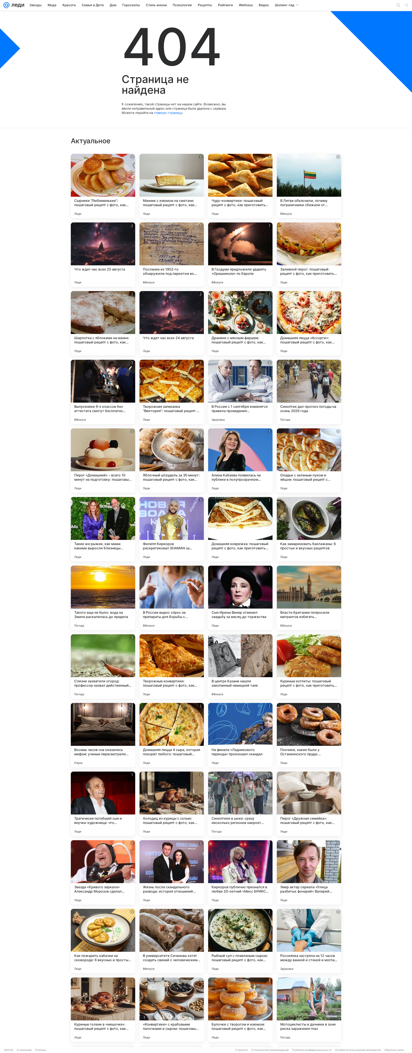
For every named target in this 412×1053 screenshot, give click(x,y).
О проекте (241, 1049)
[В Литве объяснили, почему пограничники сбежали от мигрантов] (309, 186)
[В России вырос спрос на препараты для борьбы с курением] (171, 598)
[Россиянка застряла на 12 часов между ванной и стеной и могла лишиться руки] (309, 941)
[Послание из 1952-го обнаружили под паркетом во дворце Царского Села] (171, 254)
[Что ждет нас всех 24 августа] (171, 323)
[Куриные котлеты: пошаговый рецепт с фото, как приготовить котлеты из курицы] (309, 666)
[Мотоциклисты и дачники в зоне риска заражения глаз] (309, 1009)
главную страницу (168, 113)
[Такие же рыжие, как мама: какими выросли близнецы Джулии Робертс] (103, 529)
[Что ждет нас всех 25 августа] (103, 254)
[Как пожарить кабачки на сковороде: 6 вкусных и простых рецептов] (103, 941)
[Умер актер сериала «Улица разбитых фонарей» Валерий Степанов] (309, 872)
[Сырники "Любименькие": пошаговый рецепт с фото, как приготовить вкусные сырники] (103, 186)
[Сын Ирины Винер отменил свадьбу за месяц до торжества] (240, 598)
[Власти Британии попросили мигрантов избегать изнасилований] (309, 598)
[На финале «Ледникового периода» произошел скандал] (240, 735)
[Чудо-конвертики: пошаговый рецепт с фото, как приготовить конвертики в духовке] (240, 186)
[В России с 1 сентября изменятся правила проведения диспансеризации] (240, 392)
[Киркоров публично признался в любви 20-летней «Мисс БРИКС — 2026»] (240, 872)
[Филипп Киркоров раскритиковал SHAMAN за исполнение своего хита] (171, 529)
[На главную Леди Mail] (16, 5)
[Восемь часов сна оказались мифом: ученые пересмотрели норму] (103, 735)
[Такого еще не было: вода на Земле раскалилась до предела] (103, 598)
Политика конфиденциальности (312, 1049)
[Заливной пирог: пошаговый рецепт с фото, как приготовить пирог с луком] (309, 254)
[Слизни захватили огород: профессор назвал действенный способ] (103, 666)
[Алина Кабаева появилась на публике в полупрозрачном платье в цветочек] (240, 460)
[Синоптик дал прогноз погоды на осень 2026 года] (309, 392)
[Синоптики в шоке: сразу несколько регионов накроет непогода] (240, 804)
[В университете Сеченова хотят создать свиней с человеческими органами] (171, 941)
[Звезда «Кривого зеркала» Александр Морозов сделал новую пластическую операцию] (103, 872)
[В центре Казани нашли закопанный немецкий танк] (240, 666)
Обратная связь (394, 1049)
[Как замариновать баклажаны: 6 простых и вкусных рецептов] (309, 529)
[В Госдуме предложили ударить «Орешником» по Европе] (240, 254)
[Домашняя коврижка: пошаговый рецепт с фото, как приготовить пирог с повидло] (240, 529)
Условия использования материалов (358, 1049)
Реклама (40, 1049)
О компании (24, 1049)
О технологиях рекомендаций (270, 1049)
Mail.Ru (8, 1049)
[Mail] (6, 5)
